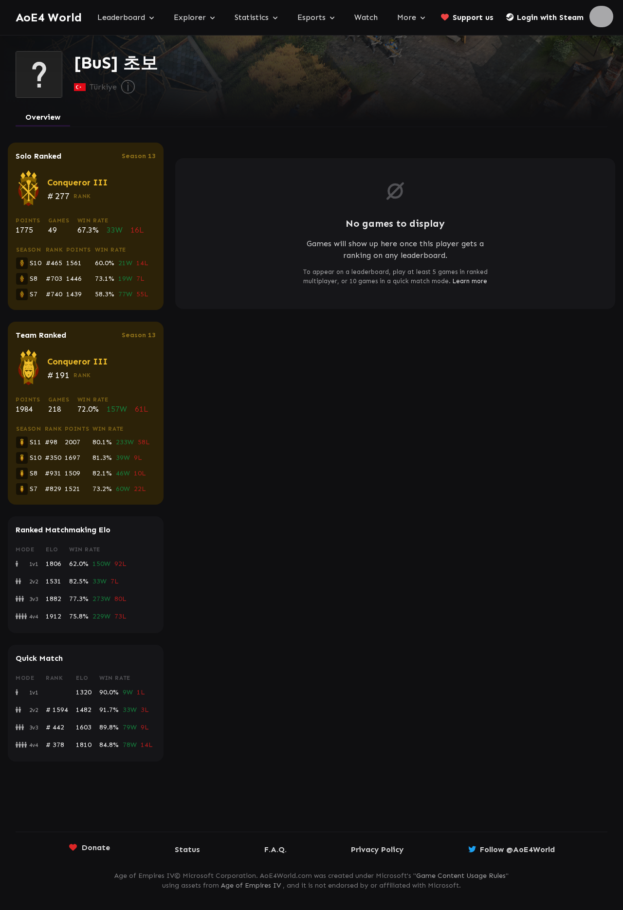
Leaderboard (121, 17)
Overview (42, 117)
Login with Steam (550, 17)
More (406, 17)
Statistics (252, 17)
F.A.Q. (275, 849)
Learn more (470, 281)
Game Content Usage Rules (461, 876)
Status (187, 849)
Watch (366, 17)
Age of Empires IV (251, 885)
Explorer (190, 17)
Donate (96, 847)
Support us (473, 17)
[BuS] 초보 (116, 63)
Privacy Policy (377, 849)
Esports (311, 17)
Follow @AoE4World (517, 849)
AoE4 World (49, 17)
